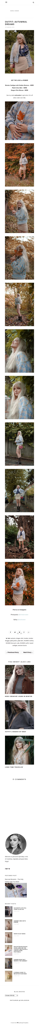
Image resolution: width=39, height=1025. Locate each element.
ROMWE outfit (24, 643)
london (26, 638)
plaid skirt (20, 640)
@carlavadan (22, 619)
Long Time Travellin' (14, 767)
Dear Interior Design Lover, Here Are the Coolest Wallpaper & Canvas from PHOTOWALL (21, 949)
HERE (32, 85)
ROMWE (25, 80)
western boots (22, 645)
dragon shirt (19, 638)
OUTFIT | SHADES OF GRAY (15, 732)
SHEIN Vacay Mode (19, 933)
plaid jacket (13, 640)
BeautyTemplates (24, 1022)
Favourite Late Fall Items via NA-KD (20, 908)
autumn (13, 638)
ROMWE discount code (12, 643)
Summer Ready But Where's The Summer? (20, 960)
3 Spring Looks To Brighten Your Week (20, 973)
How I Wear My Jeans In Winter (18, 696)
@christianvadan (23, 614)
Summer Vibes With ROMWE (20, 921)
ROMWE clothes (29, 640)
